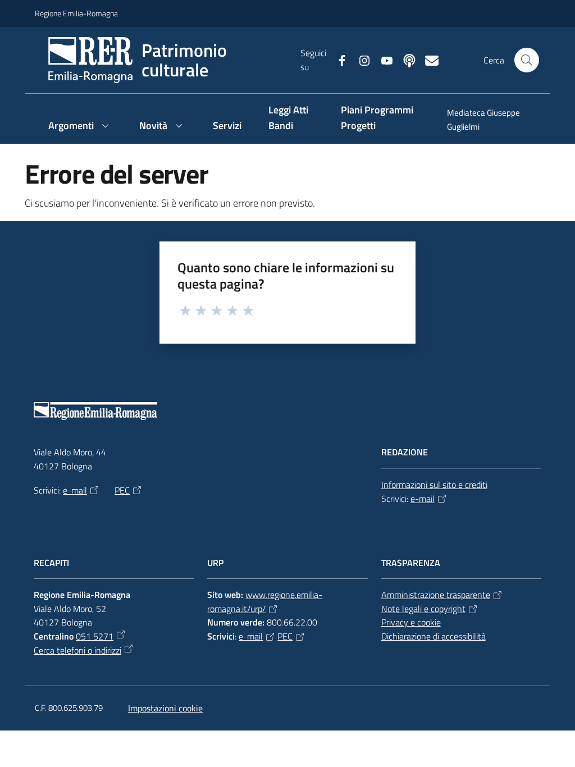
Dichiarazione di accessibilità (433, 636)
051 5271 (94, 636)
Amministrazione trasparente (435, 594)
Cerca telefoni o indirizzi (77, 650)
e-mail (75, 490)
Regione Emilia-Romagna (76, 13)
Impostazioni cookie (165, 708)
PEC (122, 490)
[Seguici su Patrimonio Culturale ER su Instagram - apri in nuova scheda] (360, 59)
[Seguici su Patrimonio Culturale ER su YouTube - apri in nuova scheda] (382, 59)
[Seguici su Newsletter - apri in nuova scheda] (427, 59)
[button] (526, 60)
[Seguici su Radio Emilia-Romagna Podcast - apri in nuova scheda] (405, 59)
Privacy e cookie (411, 622)
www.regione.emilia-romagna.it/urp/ (264, 601)
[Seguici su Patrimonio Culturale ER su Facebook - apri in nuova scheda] (337, 59)
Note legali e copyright (423, 608)
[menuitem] (486, 121)
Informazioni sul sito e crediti (434, 484)
